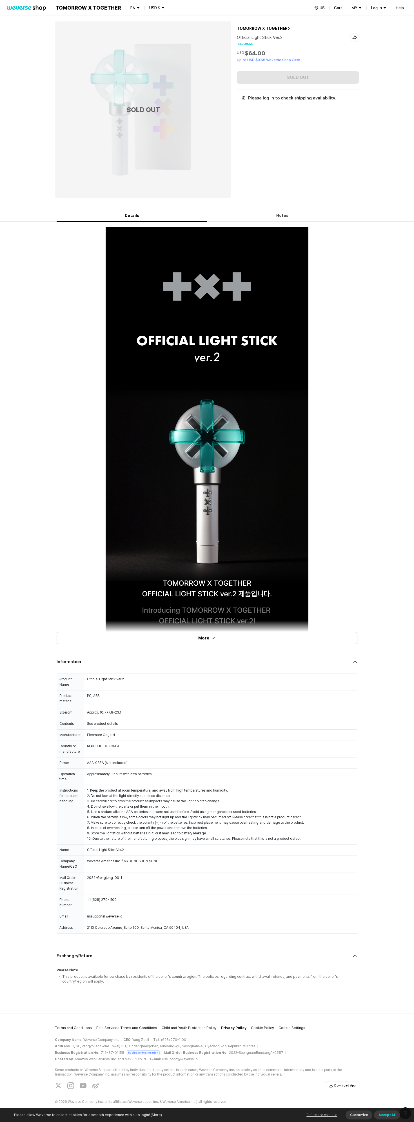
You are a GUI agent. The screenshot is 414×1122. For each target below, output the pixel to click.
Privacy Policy (233, 1028)
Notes (282, 215)
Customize (359, 1115)
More (203, 638)
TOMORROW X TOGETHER (262, 28)
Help (400, 8)
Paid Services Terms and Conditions (126, 1028)
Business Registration (143, 1052)
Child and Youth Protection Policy (189, 1028)
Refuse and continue (321, 1115)
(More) (156, 1115)
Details (132, 215)
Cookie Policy (262, 1028)
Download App (344, 1085)
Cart (338, 8)
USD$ (154, 8)
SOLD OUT (298, 77)
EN (132, 8)
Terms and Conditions (73, 1028)
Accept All (387, 1115)
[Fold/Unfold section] (207, 662)
